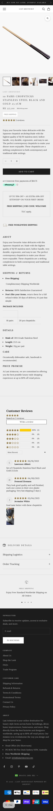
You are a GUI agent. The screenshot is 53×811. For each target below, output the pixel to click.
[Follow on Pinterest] (19, 766)
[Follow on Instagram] (11, 766)
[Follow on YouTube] (26, 766)
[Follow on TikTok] (33, 766)
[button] (9, 120)
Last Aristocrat (11, 92)
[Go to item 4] (34, 81)
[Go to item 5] (43, 81)
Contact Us (8, 702)
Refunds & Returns (11, 688)
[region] (26, 589)
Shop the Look (9, 660)
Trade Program (10, 669)
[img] (20, 461)
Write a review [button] (26, 422)
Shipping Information (13, 683)
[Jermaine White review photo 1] (10, 516)
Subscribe (13, 640)
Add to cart (26, 171)
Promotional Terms (11, 697)
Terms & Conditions (12, 692)
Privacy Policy (9, 706)
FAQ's (5, 665)
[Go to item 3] (25, 81)
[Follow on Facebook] (4, 766)
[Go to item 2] (16, 81)
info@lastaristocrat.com (22, 758)
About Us (7, 655)
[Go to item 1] (7, 81)
